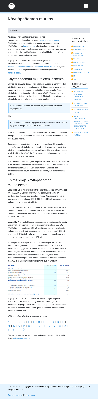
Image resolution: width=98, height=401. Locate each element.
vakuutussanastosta (21, 338)
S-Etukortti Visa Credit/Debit (80, 104)
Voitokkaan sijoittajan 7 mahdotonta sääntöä (79, 95)
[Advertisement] (39, 364)
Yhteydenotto (29, 395)
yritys (75, 79)
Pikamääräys (78, 66)
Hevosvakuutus (79, 50)
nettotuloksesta (14, 73)
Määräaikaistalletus (81, 72)
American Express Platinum (81, 133)
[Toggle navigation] (86, 6)
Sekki (75, 76)
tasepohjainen (29, 46)
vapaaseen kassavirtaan (44, 67)
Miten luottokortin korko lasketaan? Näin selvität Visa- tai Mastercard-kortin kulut (81, 122)
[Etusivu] (13, 6)
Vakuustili (77, 69)
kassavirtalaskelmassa (49, 40)
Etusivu (13, 30)
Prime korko (78, 46)
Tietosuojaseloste (15, 395)
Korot (76, 59)
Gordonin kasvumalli (78, 54)
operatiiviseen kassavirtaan (19, 67)
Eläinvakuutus (79, 62)
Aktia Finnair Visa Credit (81, 111)
